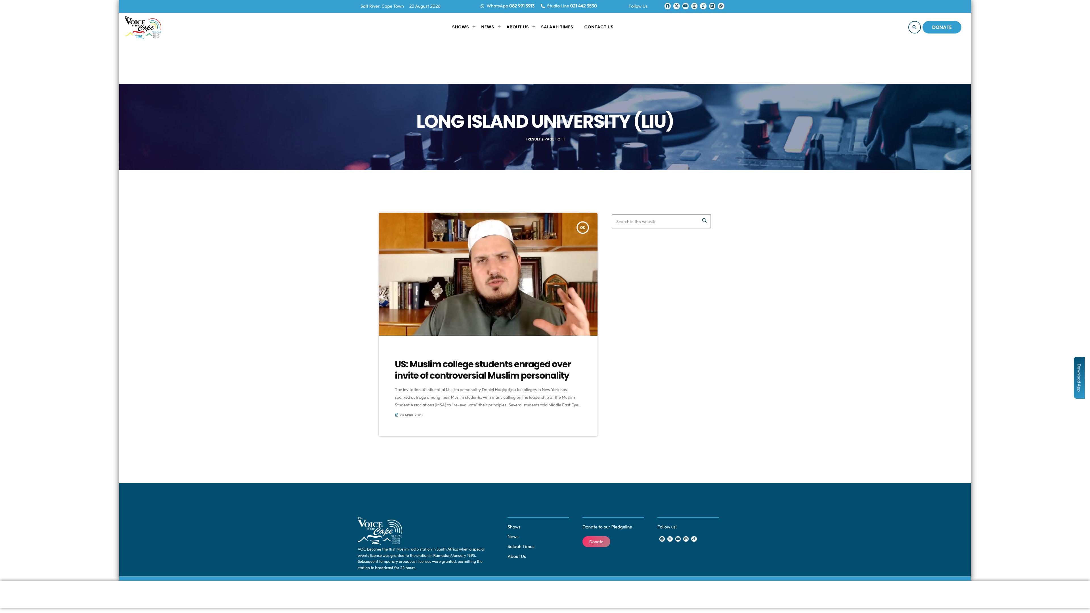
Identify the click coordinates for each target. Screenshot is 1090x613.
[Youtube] (685, 6)
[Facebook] (668, 6)
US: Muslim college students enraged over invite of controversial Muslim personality (483, 369)
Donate (942, 27)
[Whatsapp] (721, 6)
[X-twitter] (676, 6)
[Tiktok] (703, 6)
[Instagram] (694, 6)
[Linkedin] (712, 6)
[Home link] (143, 27)
